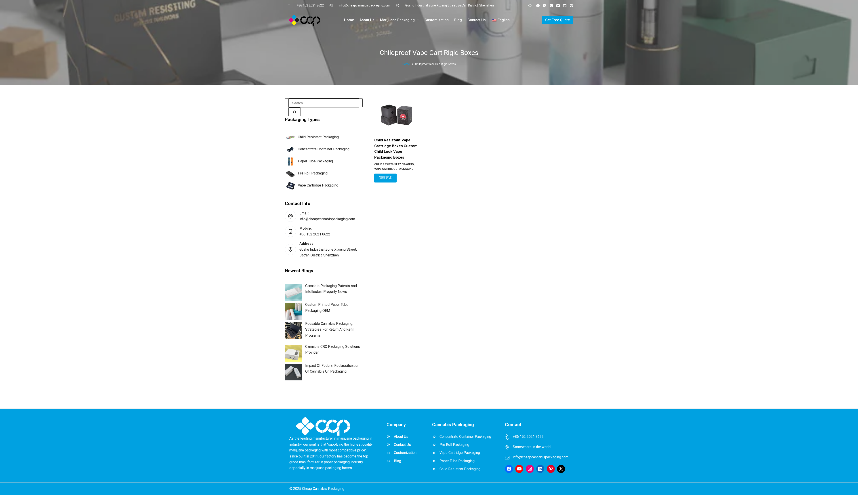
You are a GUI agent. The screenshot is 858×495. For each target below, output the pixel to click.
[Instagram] (551, 5)
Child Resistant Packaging (394, 164)
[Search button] (294, 111)
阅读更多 (385, 178)
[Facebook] (538, 5)
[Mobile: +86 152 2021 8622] (290, 231)
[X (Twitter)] (544, 5)
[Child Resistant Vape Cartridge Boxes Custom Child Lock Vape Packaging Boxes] (396, 115)
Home (349, 20)
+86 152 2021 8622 (310, 5)
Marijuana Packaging (397, 20)
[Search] (530, 5)
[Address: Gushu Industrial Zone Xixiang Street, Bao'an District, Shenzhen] (290, 249)
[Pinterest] (571, 5)
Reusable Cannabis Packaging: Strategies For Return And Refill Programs (329, 329)
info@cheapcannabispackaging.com (364, 5)
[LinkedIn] (564, 5)
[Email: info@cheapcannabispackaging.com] (290, 216)
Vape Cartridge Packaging (394, 168)
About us (367, 20)
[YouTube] (558, 5)
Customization (437, 20)
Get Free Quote (557, 20)
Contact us (476, 20)
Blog (458, 20)
